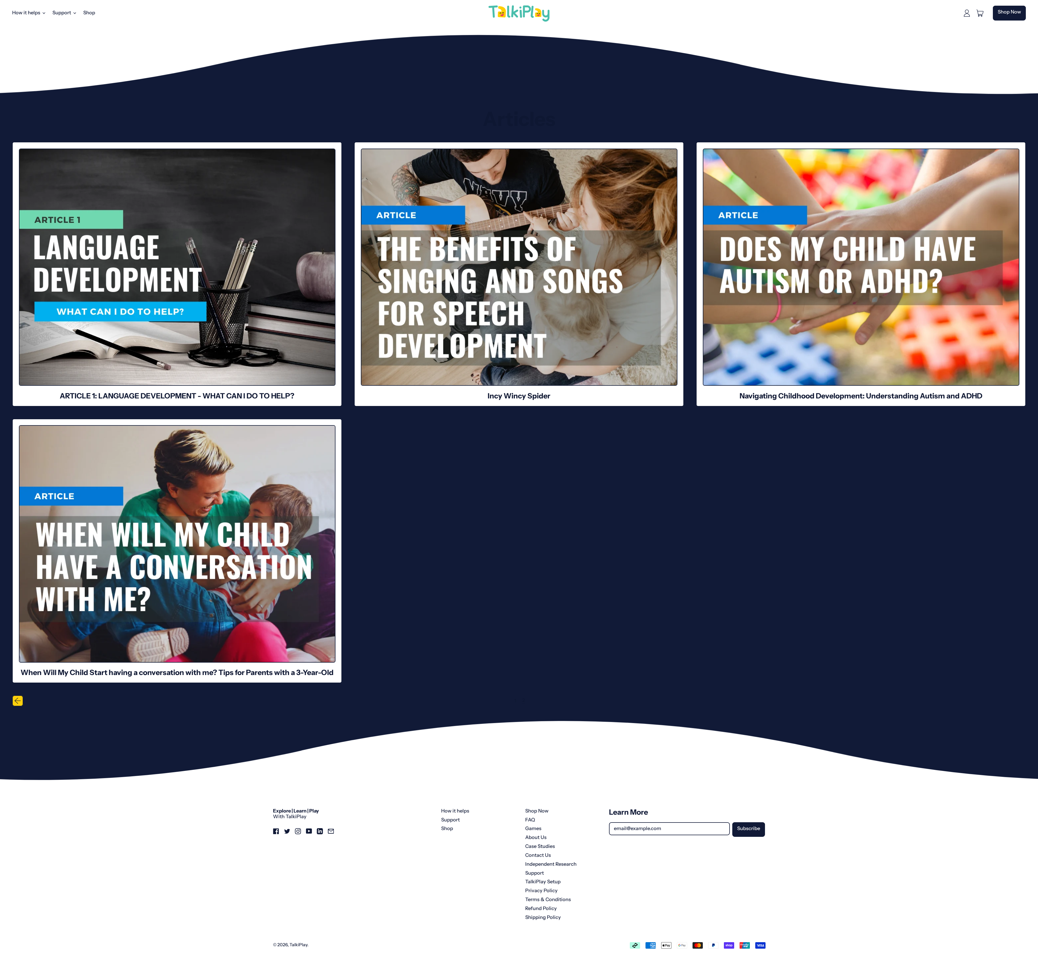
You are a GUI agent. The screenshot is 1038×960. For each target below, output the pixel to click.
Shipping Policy (543, 917)
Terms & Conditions (548, 899)
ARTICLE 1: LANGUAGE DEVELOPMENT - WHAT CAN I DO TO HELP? (177, 395)
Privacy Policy (541, 891)
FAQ (530, 820)
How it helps (455, 811)
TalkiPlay (298, 944)
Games (533, 828)
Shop (89, 13)
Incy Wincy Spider (519, 395)
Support (450, 820)
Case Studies (540, 846)
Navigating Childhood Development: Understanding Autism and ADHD (861, 395)
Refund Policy (541, 908)
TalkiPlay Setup (543, 882)
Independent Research (551, 864)
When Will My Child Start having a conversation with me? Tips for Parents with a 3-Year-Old (177, 672)
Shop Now (536, 811)
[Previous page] (17, 700)
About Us (536, 837)
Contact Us (538, 855)
